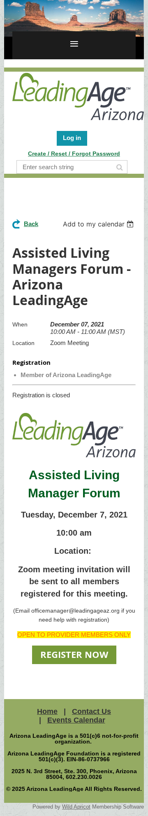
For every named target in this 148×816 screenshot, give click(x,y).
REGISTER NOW (74, 654)
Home (47, 711)
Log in (72, 137)
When (20, 324)
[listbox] (99, 224)
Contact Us (91, 711)
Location (23, 343)
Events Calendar (76, 720)
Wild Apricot (76, 807)
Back (31, 223)
